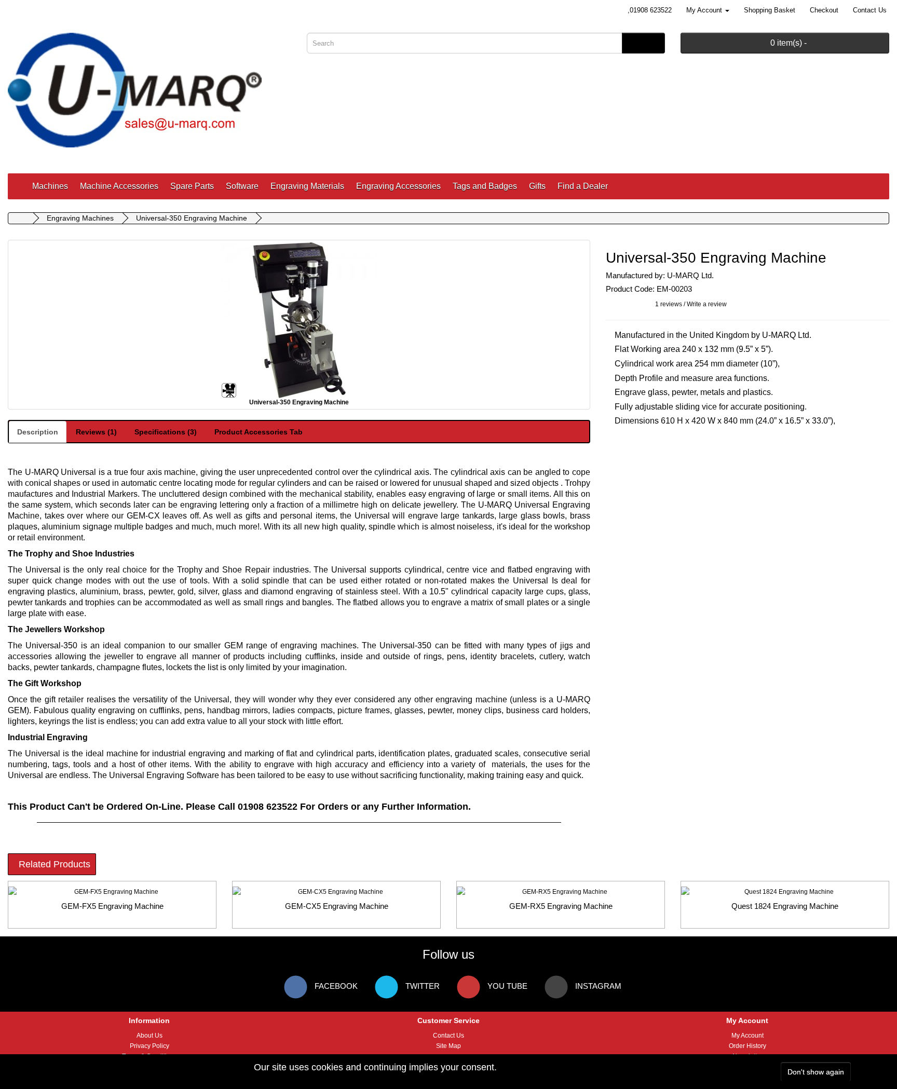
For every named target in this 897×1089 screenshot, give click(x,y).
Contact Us (448, 1035)
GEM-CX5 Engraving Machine (336, 906)
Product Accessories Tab (258, 432)
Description (37, 432)
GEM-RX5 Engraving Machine (561, 906)
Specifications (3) (165, 432)
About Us (149, 1035)
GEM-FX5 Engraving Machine (112, 906)
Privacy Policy (149, 1046)
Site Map (448, 1046)
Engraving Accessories (398, 186)
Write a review (707, 304)
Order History (747, 1046)
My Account (747, 1035)
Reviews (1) (96, 432)
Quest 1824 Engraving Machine (784, 906)
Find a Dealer (583, 186)
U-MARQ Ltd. (690, 275)
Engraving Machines (80, 218)
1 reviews (668, 304)
